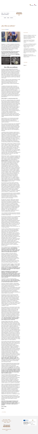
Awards (5, 17)
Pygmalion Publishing (5, 14)
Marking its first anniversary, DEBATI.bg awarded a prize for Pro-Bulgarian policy (30, 55)
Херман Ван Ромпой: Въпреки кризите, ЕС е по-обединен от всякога (29, 41)
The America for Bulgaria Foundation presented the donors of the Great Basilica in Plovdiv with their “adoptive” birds (30, 45)
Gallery (8, 17)
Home (2, 13)
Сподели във (5, 29)
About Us (11, 17)
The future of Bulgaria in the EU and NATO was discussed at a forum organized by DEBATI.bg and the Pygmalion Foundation (30, 37)
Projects (7, 13)
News (5, 13)
